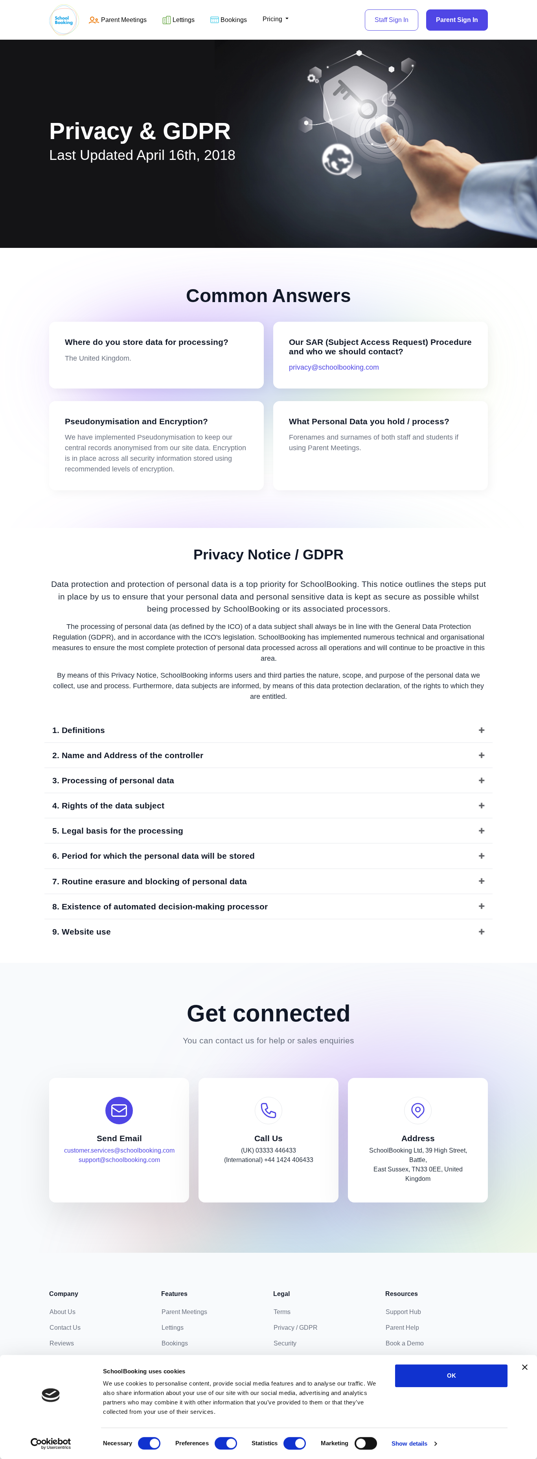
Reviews (62, 1343)
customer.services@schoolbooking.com (119, 1150)
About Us (62, 1312)
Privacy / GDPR (296, 1327)
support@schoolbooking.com (119, 1160)
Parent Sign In (457, 19)
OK (451, 1375)
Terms (282, 1312)
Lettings (184, 19)
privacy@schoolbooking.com (334, 367)
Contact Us (65, 1327)
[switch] (226, 1443)
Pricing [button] (273, 19)
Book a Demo (405, 1343)
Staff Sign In (391, 19)
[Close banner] (525, 1367)
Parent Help (402, 1327)
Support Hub (403, 1312)
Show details (409, 1443)
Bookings (234, 19)
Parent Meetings (184, 1312)
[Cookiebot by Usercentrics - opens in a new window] (51, 1444)
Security (285, 1343)
